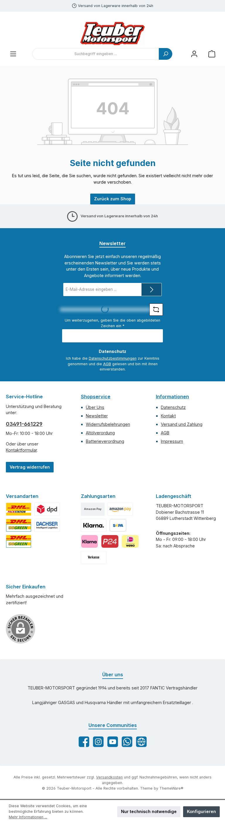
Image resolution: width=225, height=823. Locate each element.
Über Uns (95, 407)
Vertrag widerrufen (30, 467)
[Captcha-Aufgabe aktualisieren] (156, 309)
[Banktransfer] (118, 525)
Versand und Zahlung (181, 424)
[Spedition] (47, 525)
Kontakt (168, 415)
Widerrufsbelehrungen (108, 424)
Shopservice (95, 396)
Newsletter (97, 415)
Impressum (172, 441)
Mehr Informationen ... (28, 817)
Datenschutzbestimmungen (113, 358)
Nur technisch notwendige (149, 811)
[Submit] (151, 289)
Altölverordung (100, 432)
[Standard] (18, 525)
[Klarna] (89, 541)
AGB (107, 364)
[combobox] (95, 54)
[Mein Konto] (194, 54)
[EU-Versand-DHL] (18, 541)
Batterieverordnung (105, 441)
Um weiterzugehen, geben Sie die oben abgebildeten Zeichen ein (112, 323)
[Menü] (13, 54)
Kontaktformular (21, 450)
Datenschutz (173, 407)
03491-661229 (24, 424)
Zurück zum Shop (112, 198)
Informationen (172, 396)
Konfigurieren (201, 811)
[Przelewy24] (109, 541)
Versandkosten (109, 777)
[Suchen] (165, 54)
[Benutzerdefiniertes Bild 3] (47, 509)
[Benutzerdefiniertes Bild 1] (120, 509)
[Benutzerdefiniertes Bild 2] (18, 509)
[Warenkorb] (211, 54)
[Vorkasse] (93, 557)
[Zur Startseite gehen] (112, 33)
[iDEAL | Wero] (130, 541)
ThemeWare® (171, 788)
